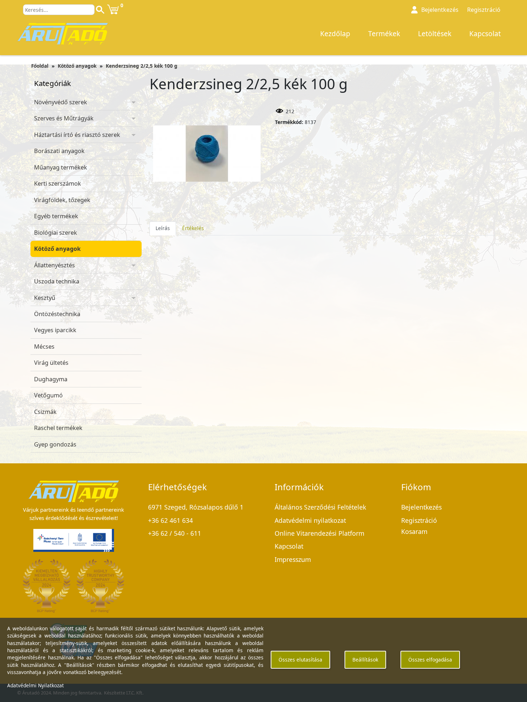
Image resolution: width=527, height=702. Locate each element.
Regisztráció (483, 10)
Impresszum (293, 559)
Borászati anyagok (59, 151)
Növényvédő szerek (60, 102)
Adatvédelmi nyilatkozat (310, 520)
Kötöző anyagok (77, 65)
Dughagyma (50, 379)
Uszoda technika (56, 281)
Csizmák (45, 412)
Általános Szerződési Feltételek (320, 507)
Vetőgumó (48, 395)
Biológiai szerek (55, 233)
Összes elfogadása (430, 659)
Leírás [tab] (163, 228)
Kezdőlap (335, 33)
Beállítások (365, 659)
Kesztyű (44, 298)
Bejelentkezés (421, 507)
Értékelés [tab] (193, 228)
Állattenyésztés (54, 265)
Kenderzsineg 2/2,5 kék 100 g (141, 65)
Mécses (44, 346)
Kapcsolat (485, 33)
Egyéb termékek (56, 216)
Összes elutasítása (300, 659)
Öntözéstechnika (57, 314)
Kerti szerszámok (57, 183)
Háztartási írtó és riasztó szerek (77, 135)
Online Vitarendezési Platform (319, 533)
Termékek (384, 33)
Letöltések (434, 33)
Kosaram (414, 531)
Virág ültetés (51, 363)
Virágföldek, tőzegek (62, 200)
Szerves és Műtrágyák (64, 118)
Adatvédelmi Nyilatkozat (35, 685)
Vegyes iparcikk (55, 330)
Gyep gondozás (55, 444)
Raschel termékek (58, 428)
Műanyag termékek (60, 167)
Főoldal (39, 65)
